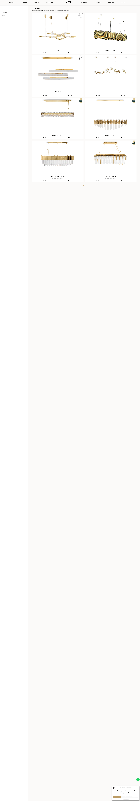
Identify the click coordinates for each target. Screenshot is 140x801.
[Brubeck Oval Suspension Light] (123, 391)
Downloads (98, 2)
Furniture (24, 2)
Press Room (111, 2)
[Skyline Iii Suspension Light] (58, 72)
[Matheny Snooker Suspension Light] (110, 30)
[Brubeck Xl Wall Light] (44, 355)
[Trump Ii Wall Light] (97, 464)
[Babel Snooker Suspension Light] (110, 200)
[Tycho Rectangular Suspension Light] (110, 243)
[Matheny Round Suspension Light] (97, 391)
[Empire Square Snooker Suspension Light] (58, 158)
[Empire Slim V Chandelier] (123, 282)
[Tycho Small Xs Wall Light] (71, 428)
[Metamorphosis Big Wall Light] (71, 355)
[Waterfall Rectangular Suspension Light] (110, 115)
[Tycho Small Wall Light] (71, 282)
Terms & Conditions (126, 799)
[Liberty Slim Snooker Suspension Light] (58, 115)
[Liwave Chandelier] (97, 282)
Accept (117, 796)
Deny (125, 796)
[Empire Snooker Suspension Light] (58, 243)
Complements (49, 2)
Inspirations (84, 2)
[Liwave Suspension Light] (58, 30)
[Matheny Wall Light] (97, 319)
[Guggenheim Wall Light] (71, 391)
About (123, 2)
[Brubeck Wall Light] (123, 319)
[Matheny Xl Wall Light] (71, 319)
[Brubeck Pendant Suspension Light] (44, 464)
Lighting (36, 2)
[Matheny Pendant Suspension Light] (71, 464)
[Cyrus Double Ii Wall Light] (97, 355)
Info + (45, 52)
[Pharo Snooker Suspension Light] (110, 158)
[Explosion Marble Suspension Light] (44, 282)
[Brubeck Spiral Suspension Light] (97, 428)
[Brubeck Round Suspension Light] (44, 428)
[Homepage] (67, 3)
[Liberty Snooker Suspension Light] (58, 200)
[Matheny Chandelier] (123, 428)
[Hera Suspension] (110, 72)
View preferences (134, 796)
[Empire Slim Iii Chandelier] (44, 319)
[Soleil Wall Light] (123, 355)
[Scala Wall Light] (44, 391)
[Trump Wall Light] (123, 464)
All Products (11, 2)
